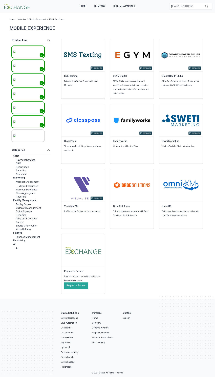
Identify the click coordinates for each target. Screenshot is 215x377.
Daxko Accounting (69, 352)
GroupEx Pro (67, 337)
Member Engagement (27, 181)
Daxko (102, 373)
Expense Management (28, 237)
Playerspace (67, 367)
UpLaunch (65, 347)
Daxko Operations (69, 318)
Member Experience (26, 189)
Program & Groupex (26, 218)
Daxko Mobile (67, 357)
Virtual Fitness (23, 229)
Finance (17, 232)
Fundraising (19, 240)
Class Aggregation (25, 193)
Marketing (19, 177)
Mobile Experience (28, 186)
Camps (20, 222)
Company (99, 6)
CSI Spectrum (67, 332)
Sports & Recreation (26, 225)
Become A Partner (124, 6)
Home (82, 6)
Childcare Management (28, 208)
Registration (22, 167)
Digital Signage (24, 211)
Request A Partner (100, 332)
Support (126, 318)
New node (21, 174)
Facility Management (25, 200)
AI (14, 244)
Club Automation (69, 323)
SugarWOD (66, 342)
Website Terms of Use (102, 337)
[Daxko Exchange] (17, 6)
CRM (18, 163)
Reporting (21, 170)
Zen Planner (66, 328)
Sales (16, 155)
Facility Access (23, 204)
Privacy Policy (98, 342)
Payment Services (25, 160)
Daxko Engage (67, 362)
